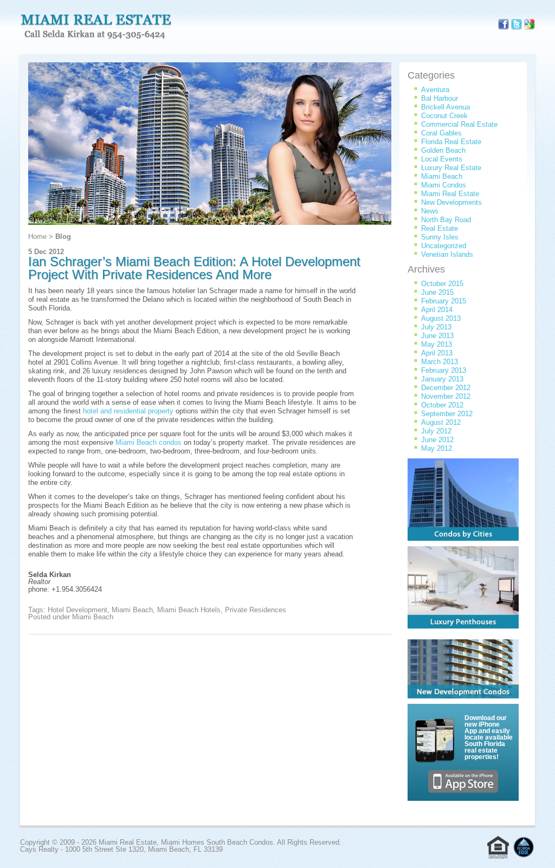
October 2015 (442, 284)
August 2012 (441, 422)
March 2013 (439, 362)
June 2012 (437, 440)
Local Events (441, 159)
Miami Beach (132, 610)
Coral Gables (441, 133)
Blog (63, 236)
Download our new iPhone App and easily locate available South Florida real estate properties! (488, 737)
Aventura (435, 90)
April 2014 (437, 310)
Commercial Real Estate (459, 124)
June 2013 (437, 336)
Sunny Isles (440, 237)
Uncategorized (443, 246)
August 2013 (441, 318)
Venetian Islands (447, 254)
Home (37, 236)
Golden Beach (443, 150)
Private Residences (255, 610)
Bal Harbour (439, 98)
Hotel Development (77, 610)
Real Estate (439, 228)
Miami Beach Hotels (189, 610)
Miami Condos (443, 185)
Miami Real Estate (450, 194)
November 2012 (445, 396)
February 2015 (443, 301)
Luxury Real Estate (451, 168)
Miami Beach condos (148, 442)
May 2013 (436, 344)
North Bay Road (446, 220)
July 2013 (436, 327)
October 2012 (442, 405)
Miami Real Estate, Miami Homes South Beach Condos (96, 27)
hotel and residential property (128, 411)
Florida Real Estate (451, 142)
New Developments (451, 202)
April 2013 (437, 353)
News (429, 211)
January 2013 (442, 379)
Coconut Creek (444, 116)
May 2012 (436, 448)
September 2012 (447, 414)
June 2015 (437, 292)
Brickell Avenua (445, 107)
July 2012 (436, 431)
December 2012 (445, 388)
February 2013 (443, 370)
